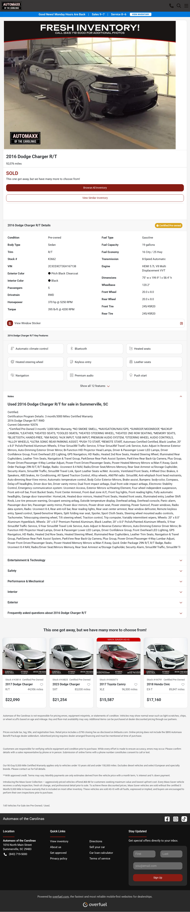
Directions (95, 841)
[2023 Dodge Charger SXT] (71, 656)
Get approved (58, 852)
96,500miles (129, 689)
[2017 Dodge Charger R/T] (24, 656)
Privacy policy (58, 858)
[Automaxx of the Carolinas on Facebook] (165, 819)
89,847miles (177, 689)
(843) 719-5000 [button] (18, 854)
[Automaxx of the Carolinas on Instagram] (174, 819)
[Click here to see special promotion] (95, 14)
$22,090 (12, 699)
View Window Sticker (27, 323)
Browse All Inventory (95, 187)
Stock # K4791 (154, 679)
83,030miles (82, 689)
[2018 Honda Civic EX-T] (166, 656)
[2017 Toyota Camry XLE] (118, 656)
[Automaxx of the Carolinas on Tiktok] (182, 819)
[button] (171, 5)
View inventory (59, 841)
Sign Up (157, 877)
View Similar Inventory (95, 197)
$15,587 (107, 699)
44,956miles (35, 689)
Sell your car (97, 847)
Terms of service (99, 858)
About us (55, 847)
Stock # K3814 (13, 679)
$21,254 (60, 699)
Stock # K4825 (60, 679)
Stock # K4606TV (109, 679)
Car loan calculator (101, 852)
